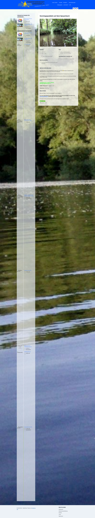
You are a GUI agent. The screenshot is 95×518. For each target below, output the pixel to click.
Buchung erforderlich (64, 58)
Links (60, 514)
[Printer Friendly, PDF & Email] (42, 101)
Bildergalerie (59, 4)
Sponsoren (61, 516)
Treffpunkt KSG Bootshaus (65, 52)
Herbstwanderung (27, 351)
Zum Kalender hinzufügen (47, 56)
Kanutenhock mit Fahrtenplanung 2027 (28, 346)
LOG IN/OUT (65, 4)
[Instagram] (75, 8)
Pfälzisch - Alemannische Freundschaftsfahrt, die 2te (29, 195)
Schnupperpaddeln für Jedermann (28, 25)
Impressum (61, 509)
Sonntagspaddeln (71, 58)
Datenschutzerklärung (44, 96)
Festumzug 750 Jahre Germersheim (28, 19)
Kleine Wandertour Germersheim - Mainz (28, 120)
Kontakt (60, 2)
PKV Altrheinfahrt (27, 44)
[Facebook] (73, 8)
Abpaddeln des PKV (27, 270)
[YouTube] (77, 8)
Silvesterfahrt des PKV (28, 427)
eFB (70, 4)
